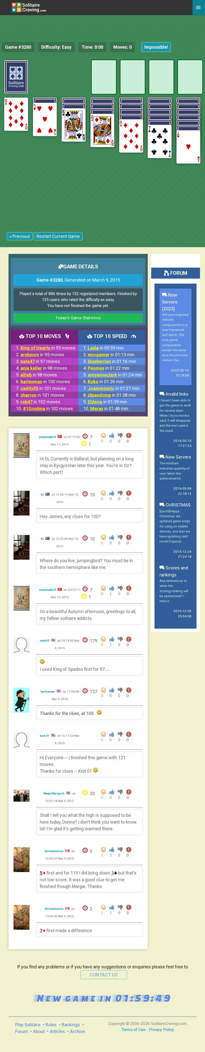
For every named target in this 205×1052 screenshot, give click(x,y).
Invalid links (176, 394)
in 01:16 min (112, 361)
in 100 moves (45, 381)
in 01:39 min (107, 401)
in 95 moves (48, 348)
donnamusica (54, 851)
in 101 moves (43, 388)
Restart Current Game (58, 236)
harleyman (48, 691)
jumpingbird (47, 437)
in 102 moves (40, 401)
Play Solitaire (27, 1024)
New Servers (177, 457)
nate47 (45, 640)
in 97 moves (40, 361)
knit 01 (45, 735)
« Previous (20, 236)
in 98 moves (43, 368)
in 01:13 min (111, 354)
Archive (77, 1031)
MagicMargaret (54, 793)
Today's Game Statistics (78, 318)
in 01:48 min (109, 408)
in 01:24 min (115, 374)
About (39, 1031)
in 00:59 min (106, 348)
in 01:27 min (114, 388)
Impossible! (156, 47)
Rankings (71, 1024)
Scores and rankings (174, 571)
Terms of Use (134, 1029)
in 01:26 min (106, 381)
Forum (21, 1031)
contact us (104, 974)
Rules (51, 1024)
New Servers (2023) (170, 301)
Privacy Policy (161, 1029)
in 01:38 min (112, 395)
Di (42, 494)
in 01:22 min (108, 368)
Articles (57, 1031)
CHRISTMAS (177, 505)
